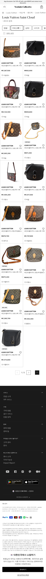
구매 (4, 407)
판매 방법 (7, 428)
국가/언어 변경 (23, 575)
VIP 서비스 (7, 399)
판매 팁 (6, 431)
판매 (4, 424)
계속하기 (23, 569)
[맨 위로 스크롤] (37, 372)
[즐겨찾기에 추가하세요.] (20, 63)
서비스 (5, 392)
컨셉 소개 (7, 396)
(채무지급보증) (11, 525)
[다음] (28, 372)
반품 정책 (7, 417)
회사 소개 (7, 456)
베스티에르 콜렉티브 (10, 453)
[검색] (4, 7)
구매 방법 (7, 410)
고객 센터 (7, 442)
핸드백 (30, 13)
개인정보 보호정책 (22, 497)
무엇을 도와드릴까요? (10, 438)
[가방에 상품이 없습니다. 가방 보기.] (41, 6)
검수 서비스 (8, 414)
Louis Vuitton (11, 13)
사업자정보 (39, 507)
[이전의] (17, 372)
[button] (41, 6)
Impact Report (9, 463)
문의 (5, 445)
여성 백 (22, 13)
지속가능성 (7, 460)
